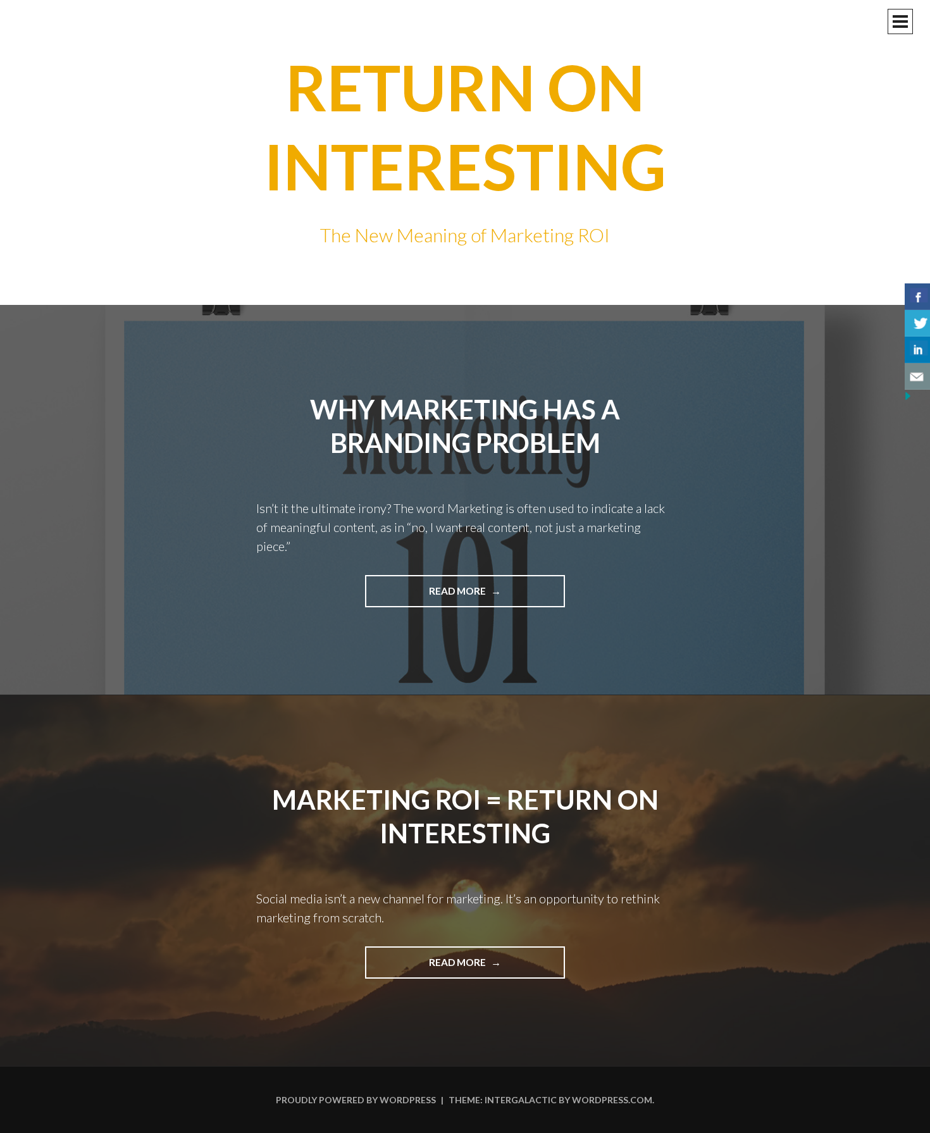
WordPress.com (612, 1099)
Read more (488, 596)
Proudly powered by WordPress (356, 1099)
